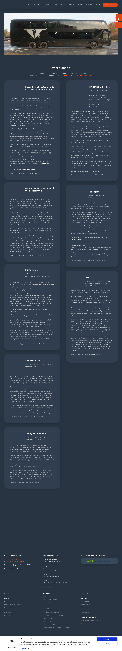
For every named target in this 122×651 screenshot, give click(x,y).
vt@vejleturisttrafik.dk (83, 75)
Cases (18, 60)
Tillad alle (107, 639)
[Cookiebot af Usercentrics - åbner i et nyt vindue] (12, 648)
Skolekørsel (88, 4)
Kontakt (80, 4)
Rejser (63, 4)
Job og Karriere (98, 4)
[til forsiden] (13, 3)
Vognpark (56, 4)
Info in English (71, 4)
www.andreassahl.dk (28, 169)
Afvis (107, 643)
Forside (27, 4)
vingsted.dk (96, 171)
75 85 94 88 (66, 75)
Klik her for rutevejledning (51, 563)
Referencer (108, 4)
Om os (33, 4)
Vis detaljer (24, 648)
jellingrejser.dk (76, 239)
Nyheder (40, 4)
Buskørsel (48, 4)
